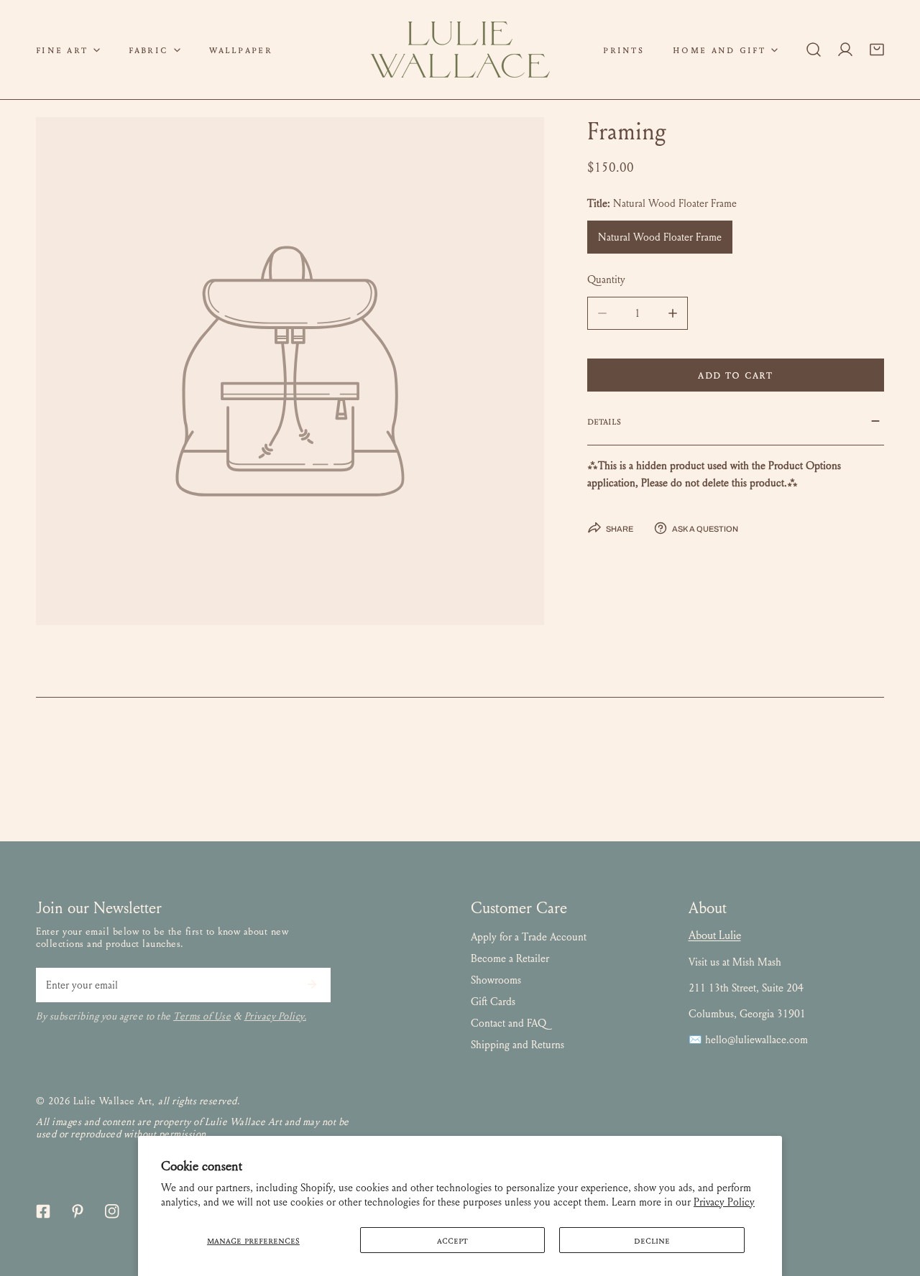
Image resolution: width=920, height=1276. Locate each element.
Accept (452, 1240)
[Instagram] (112, 1211)
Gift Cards (493, 1001)
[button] (68, 49)
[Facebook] (43, 1211)
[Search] (813, 49)
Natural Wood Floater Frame (660, 237)
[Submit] (312, 984)
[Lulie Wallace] (460, 50)
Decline (652, 1240)
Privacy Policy (724, 1202)
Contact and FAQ (508, 1023)
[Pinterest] (77, 1211)
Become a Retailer (510, 958)
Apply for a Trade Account (528, 936)
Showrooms (496, 980)
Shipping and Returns (517, 1044)
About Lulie (715, 935)
